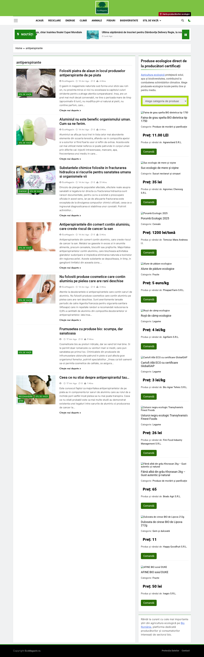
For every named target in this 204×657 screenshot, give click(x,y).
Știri (21, 401)
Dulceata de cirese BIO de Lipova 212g (161, 523)
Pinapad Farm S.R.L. (173, 290)
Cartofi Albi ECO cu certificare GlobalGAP (159, 364)
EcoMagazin (68, 81)
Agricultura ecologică (153, 74)
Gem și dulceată (161, 531)
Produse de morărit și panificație (170, 126)
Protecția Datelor (170, 650)
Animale (97, 20)
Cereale (157, 224)
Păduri (111, 20)
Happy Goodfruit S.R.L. (175, 546)
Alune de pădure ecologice (157, 268)
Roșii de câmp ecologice (156, 315)
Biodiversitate (129, 20)
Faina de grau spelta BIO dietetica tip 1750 (164, 119)
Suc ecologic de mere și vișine (160, 167)
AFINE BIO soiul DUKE (154, 572)
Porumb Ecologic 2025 (155, 218)
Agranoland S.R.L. (172, 142)
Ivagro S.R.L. (169, 593)
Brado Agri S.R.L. (172, 496)
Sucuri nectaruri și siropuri (167, 173)
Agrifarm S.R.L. (171, 337)
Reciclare (54, 20)
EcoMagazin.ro (32, 650)
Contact (186, 650)
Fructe (156, 274)
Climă (83, 20)
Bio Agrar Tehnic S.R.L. (175, 387)
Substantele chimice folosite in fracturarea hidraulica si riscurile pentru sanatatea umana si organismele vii (95, 172)
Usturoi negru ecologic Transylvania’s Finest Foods (164, 417)
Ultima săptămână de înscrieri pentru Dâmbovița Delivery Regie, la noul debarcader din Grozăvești (142, 32)
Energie (70, 20)
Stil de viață (150, 20)
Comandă (148, 151)
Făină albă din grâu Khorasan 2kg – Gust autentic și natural (163, 473)
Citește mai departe (69, 110)
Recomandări (26, 396)
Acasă (40, 20)
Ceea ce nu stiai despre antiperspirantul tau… (94, 377)
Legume (157, 321)
